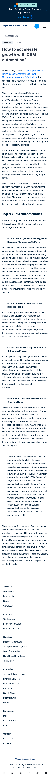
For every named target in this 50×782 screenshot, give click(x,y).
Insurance (7, 688)
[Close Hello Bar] (46, 11)
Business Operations (12, 642)
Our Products (9, 619)
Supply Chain (9, 693)
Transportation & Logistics (15, 646)
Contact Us (8, 606)
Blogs (6, 716)
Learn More (23, 17)
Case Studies (9, 721)
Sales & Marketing (11, 651)
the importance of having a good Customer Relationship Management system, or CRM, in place (22, 74)
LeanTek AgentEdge (12, 624)
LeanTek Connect (11, 628)
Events (6, 725)
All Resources (11, 36)
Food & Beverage (11, 683)
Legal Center (31, 767)
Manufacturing (9, 698)
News (6, 601)
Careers (7, 743)
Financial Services (11, 679)
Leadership (8, 596)
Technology (8, 661)
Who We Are (8, 591)
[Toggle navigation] (44, 26)
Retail (6, 703)
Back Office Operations (14, 656)
